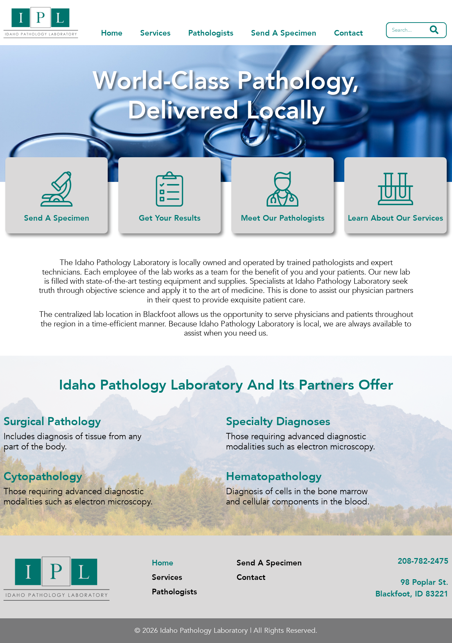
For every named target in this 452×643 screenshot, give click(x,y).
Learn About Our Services (395, 218)
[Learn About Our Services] (395, 189)
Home (112, 33)
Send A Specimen (283, 33)
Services (155, 33)
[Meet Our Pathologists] (282, 189)
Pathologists (210, 33)
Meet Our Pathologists (283, 218)
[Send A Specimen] (56, 189)
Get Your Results (170, 218)
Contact (348, 33)
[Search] (434, 30)
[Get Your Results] (169, 189)
